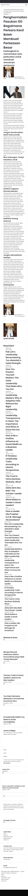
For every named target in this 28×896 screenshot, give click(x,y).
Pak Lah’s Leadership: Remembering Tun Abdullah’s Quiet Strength (13, 357)
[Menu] (26, 5)
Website (5, 756)
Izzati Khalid (17, 77)
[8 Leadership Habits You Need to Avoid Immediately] (14, 705)
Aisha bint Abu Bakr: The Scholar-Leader (14, 490)
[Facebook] (3, 317)
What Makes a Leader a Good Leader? (13, 502)
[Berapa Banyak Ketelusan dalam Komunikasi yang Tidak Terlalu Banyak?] (14, 639)
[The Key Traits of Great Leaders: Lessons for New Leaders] (14, 663)
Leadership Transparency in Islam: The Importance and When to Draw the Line (13, 422)
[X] (0, 887)
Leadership (9, 9)
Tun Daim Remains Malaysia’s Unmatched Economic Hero (13, 698)
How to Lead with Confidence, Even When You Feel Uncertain (13, 787)
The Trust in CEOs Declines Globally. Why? (13, 479)
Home (4, 9)
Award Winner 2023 (8, 836)
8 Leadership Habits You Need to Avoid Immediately (14, 719)
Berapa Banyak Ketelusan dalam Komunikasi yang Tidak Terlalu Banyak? (13, 656)
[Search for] (23, 5)
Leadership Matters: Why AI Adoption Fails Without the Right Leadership (14, 402)
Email (5, 753)
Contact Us (6, 839)
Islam (7, 452)
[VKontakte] (5, 317)
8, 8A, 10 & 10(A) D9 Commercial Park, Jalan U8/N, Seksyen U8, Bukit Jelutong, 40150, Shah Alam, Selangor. (13, 849)
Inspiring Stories (7, 838)
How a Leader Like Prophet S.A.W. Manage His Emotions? (13, 515)
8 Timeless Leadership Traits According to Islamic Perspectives (12, 462)
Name (5, 749)
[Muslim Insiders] (5, 4)
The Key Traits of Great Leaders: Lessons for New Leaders (13, 677)
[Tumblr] (4, 317)
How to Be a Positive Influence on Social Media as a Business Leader (14, 442)
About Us (5, 835)
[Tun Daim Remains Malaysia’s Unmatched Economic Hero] (14, 684)
